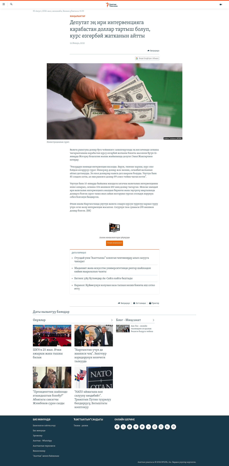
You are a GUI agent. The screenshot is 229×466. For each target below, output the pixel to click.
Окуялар (39, 320)
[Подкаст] (173, 426)
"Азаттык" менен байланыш (46, 456)
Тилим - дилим (81, 426)
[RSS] (167, 426)
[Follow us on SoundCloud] (148, 426)
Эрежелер (37, 436)
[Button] (153, 51)
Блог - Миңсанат (128, 320)
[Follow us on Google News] (142, 426)
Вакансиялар (39, 451)
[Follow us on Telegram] (135, 426)
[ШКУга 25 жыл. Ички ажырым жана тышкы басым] (52, 335)
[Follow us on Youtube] (129, 426)
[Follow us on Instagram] (154, 426)
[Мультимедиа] (221, 4)
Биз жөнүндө (39, 431)
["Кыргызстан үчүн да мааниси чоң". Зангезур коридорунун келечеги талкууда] (93, 335)
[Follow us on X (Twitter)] (123, 426)
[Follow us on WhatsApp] (161, 426)
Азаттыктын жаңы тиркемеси (114, 243)
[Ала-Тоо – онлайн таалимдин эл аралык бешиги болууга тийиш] (123, 328)
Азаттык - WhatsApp (42, 441)
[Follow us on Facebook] (117, 426)
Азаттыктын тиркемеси (44, 446)
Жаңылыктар (77, 16)
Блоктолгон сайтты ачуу (44, 426)
